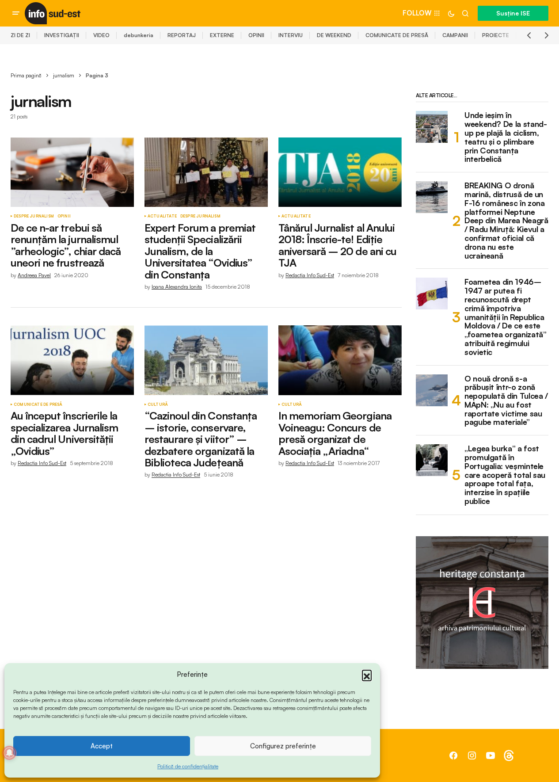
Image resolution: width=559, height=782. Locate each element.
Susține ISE (513, 13)
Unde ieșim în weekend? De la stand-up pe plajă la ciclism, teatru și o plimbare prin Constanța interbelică (505, 137)
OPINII (256, 35)
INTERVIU (290, 35)
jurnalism (63, 75)
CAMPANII (455, 35)
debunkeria (138, 35)
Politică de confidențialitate (187, 766)
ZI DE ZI (20, 35)
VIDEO (101, 35)
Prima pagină (26, 75)
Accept (102, 746)
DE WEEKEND (334, 35)
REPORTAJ (181, 35)
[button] (366, 674)
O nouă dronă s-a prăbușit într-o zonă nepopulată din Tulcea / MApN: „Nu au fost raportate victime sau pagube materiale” (506, 400)
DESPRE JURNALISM (34, 216)
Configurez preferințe (283, 746)
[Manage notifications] (9, 753)
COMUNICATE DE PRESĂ (396, 35)
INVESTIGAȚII (61, 35)
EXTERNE (222, 35)
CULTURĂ (158, 404)
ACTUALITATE (162, 216)
